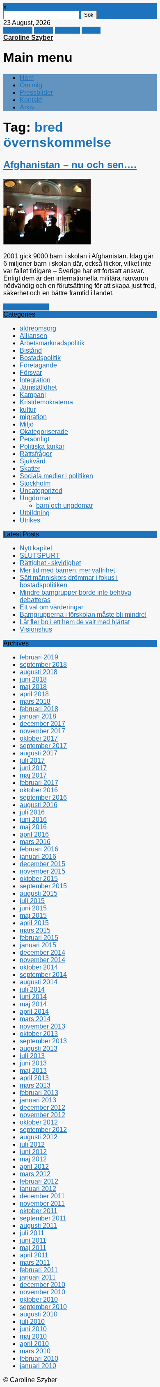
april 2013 (34, 1077)
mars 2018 (35, 701)
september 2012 (43, 1129)
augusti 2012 (38, 1137)
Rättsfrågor (36, 453)
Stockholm (35, 483)
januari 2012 (38, 1188)
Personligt (34, 439)
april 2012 (34, 1166)
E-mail (91, 30)
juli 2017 (32, 760)
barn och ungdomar (64, 505)
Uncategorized (41, 490)
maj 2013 (33, 1070)
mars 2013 (35, 1085)
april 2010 (34, 1343)
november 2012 (42, 1114)
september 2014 (43, 974)
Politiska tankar (42, 446)
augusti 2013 (38, 1048)
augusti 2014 (38, 982)
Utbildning (35, 512)
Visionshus (36, 629)
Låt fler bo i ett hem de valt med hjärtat (75, 621)
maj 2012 (33, 1159)
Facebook (17, 30)
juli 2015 (32, 900)
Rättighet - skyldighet (50, 562)
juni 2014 (33, 996)
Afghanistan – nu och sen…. (70, 164)
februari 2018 (39, 708)
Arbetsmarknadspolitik (52, 343)
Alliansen (33, 335)
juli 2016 (32, 812)
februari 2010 (39, 1358)
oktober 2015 (39, 878)
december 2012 (42, 1107)
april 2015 (34, 922)
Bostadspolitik (40, 357)
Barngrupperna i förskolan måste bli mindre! (83, 614)
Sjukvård (33, 461)
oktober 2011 (38, 1210)
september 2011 (43, 1218)
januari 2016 (38, 856)
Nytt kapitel (36, 548)
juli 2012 (32, 1144)
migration (33, 416)
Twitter (43, 30)
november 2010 (42, 1292)
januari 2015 (38, 945)
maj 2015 (33, 915)
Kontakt (31, 99)
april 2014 (34, 1011)
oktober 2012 (39, 1122)
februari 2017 (39, 782)
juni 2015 (33, 908)
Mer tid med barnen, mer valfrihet (67, 570)
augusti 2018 (38, 671)
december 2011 (42, 1196)
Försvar (14, 306)
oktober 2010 (39, 1299)
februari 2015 (39, 937)
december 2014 (42, 952)
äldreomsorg (38, 328)
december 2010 (42, 1284)
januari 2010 (38, 1365)
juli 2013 (32, 1055)
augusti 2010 (38, 1314)
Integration (35, 379)
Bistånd (31, 350)
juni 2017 (33, 767)
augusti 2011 (38, 1225)
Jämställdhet (38, 387)
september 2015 (43, 886)
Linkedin (67, 30)
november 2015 (42, 871)
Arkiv (27, 107)
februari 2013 (39, 1092)
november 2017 (42, 731)
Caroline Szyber (28, 37)
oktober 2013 (39, 1033)
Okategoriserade (44, 431)
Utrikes (38, 306)
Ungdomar (35, 498)
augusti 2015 (38, 893)
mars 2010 (35, 1351)
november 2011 (42, 1203)
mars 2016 (35, 841)
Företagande (38, 365)
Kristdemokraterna (46, 402)
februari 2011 (39, 1269)
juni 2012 (33, 1151)
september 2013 (43, 1041)
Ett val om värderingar (51, 607)
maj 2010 (33, 1336)
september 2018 (43, 664)
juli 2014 (32, 989)
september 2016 (43, 797)
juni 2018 (33, 679)
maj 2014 (33, 1004)
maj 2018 (33, 686)
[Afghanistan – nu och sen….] (47, 242)
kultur (28, 409)
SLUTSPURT (40, 555)
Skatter (30, 468)
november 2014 (42, 959)
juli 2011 (32, 1233)
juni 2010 (33, 1328)
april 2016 (34, 834)
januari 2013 (38, 1100)
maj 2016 (33, 827)
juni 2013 (33, 1063)
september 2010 (43, 1306)
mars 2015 (35, 930)
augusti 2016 (38, 804)
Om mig (31, 85)
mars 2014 (35, 1018)
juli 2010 (32, 1321)
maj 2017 (33, 775)
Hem (27, 77)
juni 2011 (33, 1240)
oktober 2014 (39, 967)
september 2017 (43, 745)
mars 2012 (35, 1173)
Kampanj (33, 394)
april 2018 (34, 694)
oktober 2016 (39, 790)
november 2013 (42, 1026)
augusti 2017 (38, 753)
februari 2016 (39, 849)
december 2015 (42, 863)
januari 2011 (38, 1277)
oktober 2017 (39, 738)
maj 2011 (33, 1247)
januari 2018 (38, 716)
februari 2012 (39, 1181)
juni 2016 (33, 819)
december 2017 (42, 723)
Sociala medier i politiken (56, 475)
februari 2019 (39, 657)
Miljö (27, 424)
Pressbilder (36, 92)
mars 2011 (35, 1262)
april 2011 (34, 1255)
